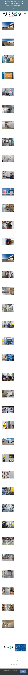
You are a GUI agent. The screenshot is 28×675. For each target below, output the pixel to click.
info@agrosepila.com (16, 5)
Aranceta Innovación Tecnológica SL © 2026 (14, 660)
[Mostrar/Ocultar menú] (24, 14)
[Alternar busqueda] (20, 14)
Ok (23, 671)
